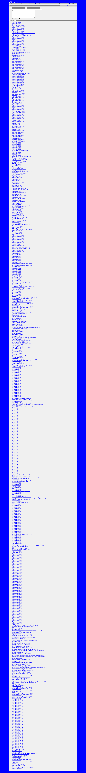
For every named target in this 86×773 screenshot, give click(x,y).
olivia (12, 57)
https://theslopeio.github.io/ (15, 642)
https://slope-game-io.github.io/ (16, 648)
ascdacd (13, 334)
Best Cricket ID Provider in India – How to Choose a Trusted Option (21, 498)
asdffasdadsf (13, 203)
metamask (13, 46)
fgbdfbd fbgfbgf (14, 215)
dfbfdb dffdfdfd (14, 141)
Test (12, 89)
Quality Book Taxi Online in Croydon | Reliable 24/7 (19, 169)
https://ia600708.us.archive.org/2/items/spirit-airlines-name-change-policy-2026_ (23, 654)
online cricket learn (14, 496)
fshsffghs (13, 214)
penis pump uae (14, 313)
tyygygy (13, 103)
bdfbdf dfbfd (13, 182)
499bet (13, 110)
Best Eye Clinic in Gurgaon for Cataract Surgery (18, 359)
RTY (12, 350)
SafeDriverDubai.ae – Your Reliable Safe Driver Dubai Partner (20, 754)
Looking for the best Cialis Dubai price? (18, 303)
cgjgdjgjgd (13, 74)
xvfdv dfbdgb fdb (14, 322)
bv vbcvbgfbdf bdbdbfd (15, 189)
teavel (12, 223)
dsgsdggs (13, 168)
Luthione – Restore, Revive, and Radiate (17, 480)
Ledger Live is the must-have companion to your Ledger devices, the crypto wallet (23, 404)
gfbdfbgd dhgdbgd (14, 193)
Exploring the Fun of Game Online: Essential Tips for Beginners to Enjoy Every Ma (24, 630)
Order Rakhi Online (14, 339)
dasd (12, 202)
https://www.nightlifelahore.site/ (16, 229)
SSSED (13, 347)
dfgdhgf (13, 315)
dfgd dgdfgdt (13, 201)
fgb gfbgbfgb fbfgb (14, 158)
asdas (12, 164)
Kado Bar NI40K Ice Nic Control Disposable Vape (19, 681)
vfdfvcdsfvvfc (14, 130)
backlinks (13, 78)
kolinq (12, 401)
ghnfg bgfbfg (13, 208)
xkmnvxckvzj (13, 54)
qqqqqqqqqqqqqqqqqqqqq (15, 45)
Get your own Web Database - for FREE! (43, 772)
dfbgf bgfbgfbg (14, 162)
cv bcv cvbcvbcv (14, 188)
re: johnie (13, 543)
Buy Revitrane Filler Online (15, 479)
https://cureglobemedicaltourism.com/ (17, 753)
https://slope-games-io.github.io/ (16, 644)
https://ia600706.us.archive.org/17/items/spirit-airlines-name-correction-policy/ (23, 655)
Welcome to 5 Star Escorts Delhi (16, 338)
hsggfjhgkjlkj (13, 55)
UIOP (12, 349)
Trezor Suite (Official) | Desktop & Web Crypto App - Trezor (20, 625)
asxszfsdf (13, 51)
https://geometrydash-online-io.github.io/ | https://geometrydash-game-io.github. (23, 545)
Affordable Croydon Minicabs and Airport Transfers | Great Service (21, 640)
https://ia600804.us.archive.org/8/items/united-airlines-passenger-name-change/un (23, 656)
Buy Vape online (14, 764)
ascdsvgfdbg (13, 26)
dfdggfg (13, 310)
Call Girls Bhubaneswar (15, 548)
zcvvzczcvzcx (14, 226)
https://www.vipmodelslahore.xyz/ (16, 171)
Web (12, 329)
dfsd (12, 199)
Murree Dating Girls (14, 678)
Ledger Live (13, 39)
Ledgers (13, 75)
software (13, 628)
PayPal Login (13, 679)
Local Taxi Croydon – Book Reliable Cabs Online (19, 286)
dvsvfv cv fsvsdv (14, 220)
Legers (13, 317)
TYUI (12, 167)
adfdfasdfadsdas (14, 216)
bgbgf (12, 324)
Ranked (13, 53)
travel (12, 22)
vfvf (12, 314)
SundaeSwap (14, 81)
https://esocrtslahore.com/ (15, 52)
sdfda (12, 123)
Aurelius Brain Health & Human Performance (18, 287)
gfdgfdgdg (13, 25)
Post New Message (68, 5)
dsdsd (12, 669)
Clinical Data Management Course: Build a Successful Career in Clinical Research (23, 527)
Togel (12, 680)
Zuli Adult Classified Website (16, 247)
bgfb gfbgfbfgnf (14, 311)
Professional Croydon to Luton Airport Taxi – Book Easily (20, 337)
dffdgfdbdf (13, 331)
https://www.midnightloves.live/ (16, 298)
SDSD (12, 166)
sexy (12, 93)
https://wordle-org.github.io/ (15, 546)
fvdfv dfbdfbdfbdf (14, 181)
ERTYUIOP (13, 346)
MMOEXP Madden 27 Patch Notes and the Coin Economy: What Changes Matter (23, 33)
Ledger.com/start (14, 363)
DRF (12, 165)
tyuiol (12, 212)
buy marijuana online (15, 765)
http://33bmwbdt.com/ (15, 172)
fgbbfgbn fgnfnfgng (14, 195)
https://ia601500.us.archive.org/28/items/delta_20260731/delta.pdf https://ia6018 (23, 660)
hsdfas (13, 183)
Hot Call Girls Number (15, 755)
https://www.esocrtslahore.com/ (16, 689)
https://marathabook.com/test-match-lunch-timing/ (19, 649)
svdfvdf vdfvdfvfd (14, 192)
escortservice (14, 763)
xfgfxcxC (13, 71)
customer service (14, 60)
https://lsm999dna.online (15, 638)
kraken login (13, 362)
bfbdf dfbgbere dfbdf (14, 154)
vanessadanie (14, 756)
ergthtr (12, 333)
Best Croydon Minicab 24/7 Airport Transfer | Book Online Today (21, 491)
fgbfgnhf (13, 230)
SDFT (12, 196)
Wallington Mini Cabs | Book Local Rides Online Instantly (20, 297)
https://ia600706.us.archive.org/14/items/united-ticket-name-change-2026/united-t (23, 667)
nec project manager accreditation (16, 35)
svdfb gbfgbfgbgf (14, 309)
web (12, 102)
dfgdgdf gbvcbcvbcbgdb (15, 321)
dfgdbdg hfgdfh (14, 198)
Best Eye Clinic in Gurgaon (16, 636)
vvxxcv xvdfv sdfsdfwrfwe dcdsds (16, 156)
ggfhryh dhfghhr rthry (15, 316)
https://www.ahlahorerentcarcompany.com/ (18, 477)
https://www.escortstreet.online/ (16, 113)
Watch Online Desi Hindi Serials (16, 478)
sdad (12, 56)
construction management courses (17, 751)
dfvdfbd (13, 232)
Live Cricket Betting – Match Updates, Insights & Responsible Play (21, 497)
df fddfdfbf (13, 144)
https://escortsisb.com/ (15, 248)
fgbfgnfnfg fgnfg (14, 163)
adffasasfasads (14, 184)
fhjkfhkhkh (13, 70)
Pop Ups (13, 276)
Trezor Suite (13, 246)
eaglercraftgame (15, 328)
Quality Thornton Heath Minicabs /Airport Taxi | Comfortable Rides (21, 327)
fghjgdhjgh (13, 213)
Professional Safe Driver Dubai (16, 340)
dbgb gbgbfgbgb (14, 161)
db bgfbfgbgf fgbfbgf (14, 159)
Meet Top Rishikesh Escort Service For (17, 634)
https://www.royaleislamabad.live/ (16, 150)
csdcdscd (13, 320)
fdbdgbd (13, 228)
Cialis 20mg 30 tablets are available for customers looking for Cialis (21, 302)
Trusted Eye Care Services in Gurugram (17, 637)
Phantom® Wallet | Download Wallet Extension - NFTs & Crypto (21, 677)
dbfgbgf (13, 323)
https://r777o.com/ (14, 88)
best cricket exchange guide (16, 499)
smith (12, 551)
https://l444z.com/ (14, 116)
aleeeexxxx (13, 227)
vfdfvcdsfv (13, 132)
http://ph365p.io (14, 175)
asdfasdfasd (13, 32)
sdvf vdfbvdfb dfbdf (14, 190)
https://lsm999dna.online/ (15, 666)
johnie (13, 368)
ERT (12, 348)
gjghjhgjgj (13, 111)
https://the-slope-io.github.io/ (16, 643)
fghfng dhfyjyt (14, 206)
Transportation (14, 370)
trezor (12, 72)
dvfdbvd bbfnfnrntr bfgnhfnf (15, 217)
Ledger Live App (14, 296)
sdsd (12, 352)
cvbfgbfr (13, 332)
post (12, 699)
